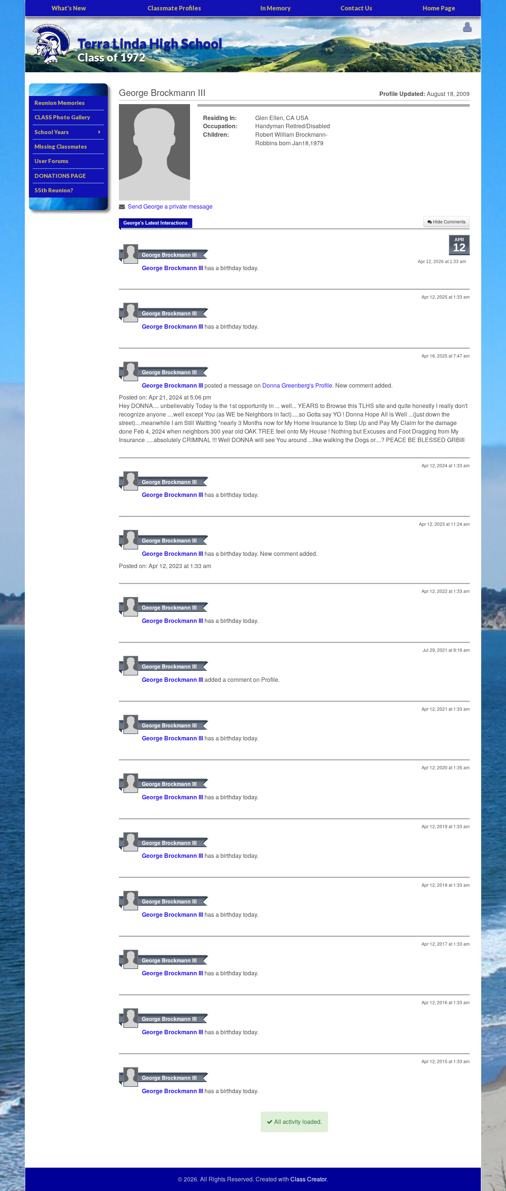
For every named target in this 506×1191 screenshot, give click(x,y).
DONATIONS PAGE (60, 175)
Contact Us (356, 7)
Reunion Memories (59, 102)
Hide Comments (449, 221)
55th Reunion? (53, 190)
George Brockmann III (169, 254)
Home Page (439, 7)
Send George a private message (170, 206)
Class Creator (308, 1179)
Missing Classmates (60, 146)
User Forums (51, 160)
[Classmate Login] (467, 26)
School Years (51, 132)
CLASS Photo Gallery (62, 117)
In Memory (275, 7)
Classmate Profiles (174, 7)
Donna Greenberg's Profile (297, 385)
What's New (68, 7)
